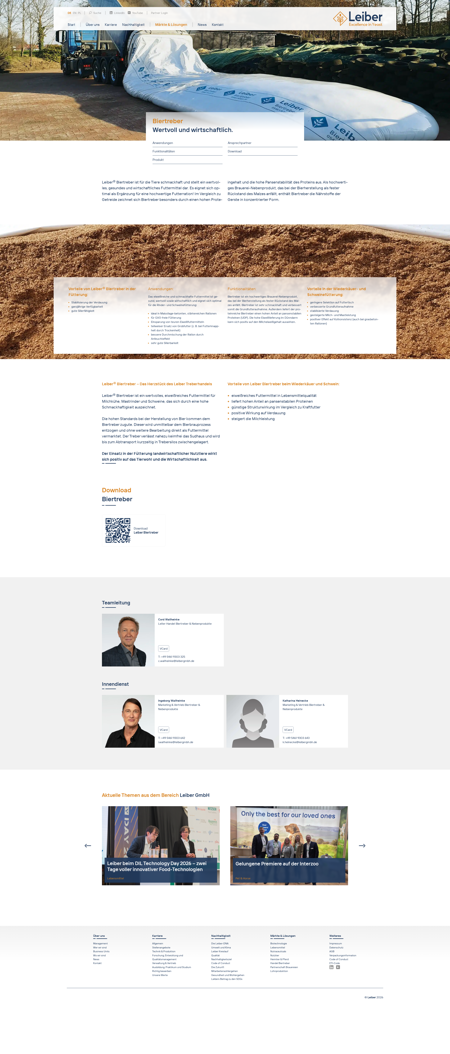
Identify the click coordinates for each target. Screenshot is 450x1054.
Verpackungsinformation (342, 955)
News (202, 24)
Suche (97, 12)
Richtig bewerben (161, 971)
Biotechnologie (278, 943)
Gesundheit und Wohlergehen (227, 975)
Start (71, 24)
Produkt (158, 160)
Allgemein (157, 943)
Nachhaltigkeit (133, 24)
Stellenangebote (161, 947)
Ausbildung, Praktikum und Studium (171, 967)
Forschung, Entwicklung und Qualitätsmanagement (167, 957)
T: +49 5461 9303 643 (296, 738)
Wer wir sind (100, 947)
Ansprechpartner (239, 143)
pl (79, 13)
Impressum (335, 943)
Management (100, 943)
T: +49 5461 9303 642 (171, 738)
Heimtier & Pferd (279, 959)
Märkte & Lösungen (171, 24)
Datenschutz (336, 947)
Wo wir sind (99, 955)
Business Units (101, 951)
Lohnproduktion (279, 971)
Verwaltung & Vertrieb (164, 963)
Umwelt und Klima (221, 947)
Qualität (215, 955)
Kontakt (218, 24)
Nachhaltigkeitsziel (221, 959)
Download (235, 151)
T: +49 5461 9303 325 (171, 656)
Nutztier (274, 955)
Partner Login (159, 12)
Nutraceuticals (278, 951)
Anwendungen (163, 143)
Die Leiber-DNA (220, 943)
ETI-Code (334, 963)
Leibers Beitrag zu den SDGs (226, 979)
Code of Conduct (220, 963)
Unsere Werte (160, 975)
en (74, 13)
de (69, 13)
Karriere (111, 24)
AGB (331, 951)
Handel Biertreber (280, 963)
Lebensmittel (277, 947)
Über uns (92, 24)
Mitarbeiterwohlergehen (224, 971)
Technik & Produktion (163, 951)
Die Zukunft (217, 967)
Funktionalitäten (164, 151)
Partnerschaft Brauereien (284, 967)
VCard (164, 648)
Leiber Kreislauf (219, 951)
